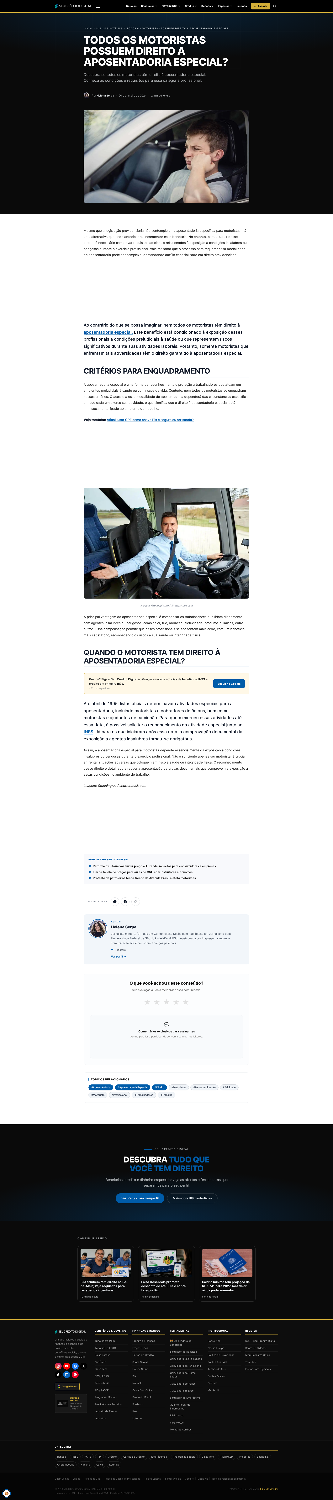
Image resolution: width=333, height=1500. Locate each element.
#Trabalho (166, 1094)
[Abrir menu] (98, 6)
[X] (83, 1366)
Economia (262, 1456)
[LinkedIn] (66, 1374)
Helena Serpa (105, 95)
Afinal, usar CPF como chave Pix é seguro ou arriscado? (150, 420)
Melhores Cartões (181, 1429)
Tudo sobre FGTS (105, 1348)
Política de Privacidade (221, 1354)
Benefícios (147, 6)
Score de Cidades (256, 1348)
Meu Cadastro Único (257, 1354)
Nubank (137, 1383)
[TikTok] (58, 1374)
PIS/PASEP (226, 1456)
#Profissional (119, 1094)
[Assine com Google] (166, 1046)
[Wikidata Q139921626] (103, 1489)
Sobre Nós (214, 1340)
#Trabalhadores (144, 1094)
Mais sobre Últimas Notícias (192, 1198)
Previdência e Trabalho (108, 1404)
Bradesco (138, 1404)
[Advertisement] (166, 290)
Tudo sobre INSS (105, 1340)
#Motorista (97, 1094)
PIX (134, 1376)
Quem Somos (62, 1478)
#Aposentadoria (100, 1087)
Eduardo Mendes (269, 1488)
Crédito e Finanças (143, 1340)
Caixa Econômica (142, 1390)
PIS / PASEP (102, 1390)
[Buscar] (274, 6)
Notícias (131, 6)
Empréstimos (140, 1348)
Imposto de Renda (106, 1411)
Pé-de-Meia (102, 1383)
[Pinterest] (75, 1374)
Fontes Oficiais (216, 1376)
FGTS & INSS (169, 6)
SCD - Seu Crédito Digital (260, 1340)
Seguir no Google (229, 683)
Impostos (223, 6)
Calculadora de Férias (183, 1383)
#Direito (159, 1087)
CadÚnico (100, 1362)
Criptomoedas (65, 1464)
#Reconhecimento (204, 1087)
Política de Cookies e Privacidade (122, 1478)
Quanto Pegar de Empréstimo (180, 1406)
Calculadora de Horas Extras (183, 1374)
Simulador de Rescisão (183, 1351)
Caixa (99, 1464)
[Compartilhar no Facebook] (125, 901)
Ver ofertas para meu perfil (140, 1198)
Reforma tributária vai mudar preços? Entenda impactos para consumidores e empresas (154, 866)
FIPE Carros (177, 1415)
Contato (212, 1383)
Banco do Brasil (141, 1397)
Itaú (134, 1411)
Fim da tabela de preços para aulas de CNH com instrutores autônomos (143, 872)
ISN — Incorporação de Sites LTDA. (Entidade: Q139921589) (103, 1493)
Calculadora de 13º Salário (185, 1365)
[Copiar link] (135, 901)
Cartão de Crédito (143, 1354)
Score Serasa (140, 1362)
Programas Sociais (106, 1397)
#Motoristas (179, 1087)
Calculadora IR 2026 (182, 1390)
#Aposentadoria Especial (132, 1087)
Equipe (76, 1478)
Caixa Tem (101, 1369)
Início (88, 28)
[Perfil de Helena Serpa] (86, 95)
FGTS (88, 1456)
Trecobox (250, 1362)
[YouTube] (66, 1366)
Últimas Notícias (109, 28)
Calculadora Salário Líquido (186, 1358)
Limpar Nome (140, 1369)
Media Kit (213, 1390)
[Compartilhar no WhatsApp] (115, 901)
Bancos (206, 6)
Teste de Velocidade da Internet (229, 1478)
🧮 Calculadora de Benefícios (181, 1342)
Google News (69, 1386)
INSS (88, 731)
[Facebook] (75, 1366)
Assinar (262, 6)
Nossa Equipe (216, 1348)
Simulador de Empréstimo (185, 1397)
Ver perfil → (118, 956)
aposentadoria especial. (108, 332)
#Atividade (229, 1087)
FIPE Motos (177, 1422)
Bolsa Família (102, 1354)
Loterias (242, 6)
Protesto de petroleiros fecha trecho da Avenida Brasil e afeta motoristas (144, 878)
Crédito (189, 6)
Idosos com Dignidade (258, 1369)
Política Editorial (217, 1362)
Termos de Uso (217, 1369)
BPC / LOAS (102, 1376)
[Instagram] (58, 1366)
